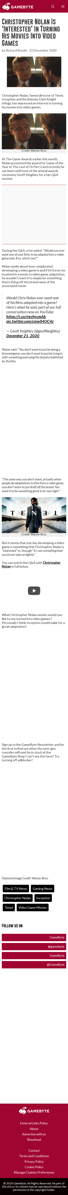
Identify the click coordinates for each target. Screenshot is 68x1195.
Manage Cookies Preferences (34, 1172)
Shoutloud (34, 1139)
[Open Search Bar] (53, 6)
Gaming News (42, 889)
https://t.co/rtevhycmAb (26, 316)
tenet (9, 907)
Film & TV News (16, 889)
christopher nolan (18, 898)
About (34, 1129)
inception (43, 898)
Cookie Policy (34, 1167)
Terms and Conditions (34, 1156)
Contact (34, 1150)
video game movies (32, 907)
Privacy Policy (34, 1161)
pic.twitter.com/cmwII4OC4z (29, 321)
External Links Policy (34, 1123)
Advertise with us (34, 1134)
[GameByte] (18, 6)
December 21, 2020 (22, 335)
